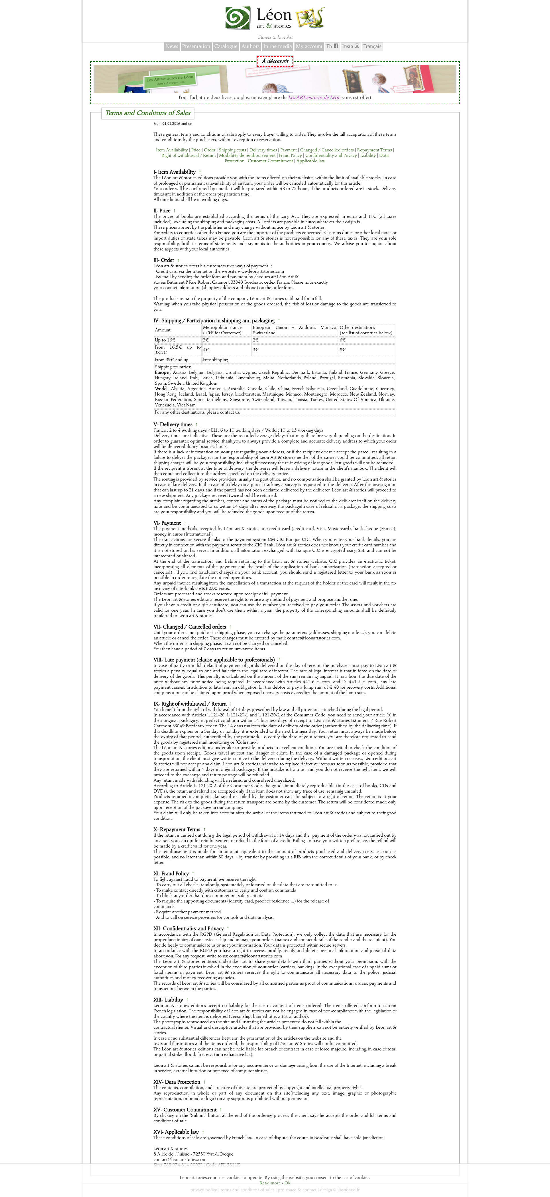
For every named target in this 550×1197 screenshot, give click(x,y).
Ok (287, 1183)
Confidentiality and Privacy (331, 155)
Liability (368, 155)
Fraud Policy (290, 155)
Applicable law (310, 161)
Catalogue (225, 46)
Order (209, 150)
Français (372, 46)
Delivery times (263, 150)
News (172, 46)
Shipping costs (232, 150)
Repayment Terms (374, 150)
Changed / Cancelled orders (327, 150)
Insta (348, 46)
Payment (288, 150)
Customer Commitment (270, 161)
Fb (330, 46)
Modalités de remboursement (247, 155)
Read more (270, 1183)
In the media (278, 46)
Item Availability (172, 150)
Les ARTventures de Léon (314, 97)
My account (309, 46)
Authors (250, 46)
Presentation (196, 46)
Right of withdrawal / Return (189, 155)
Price (196, 150)
